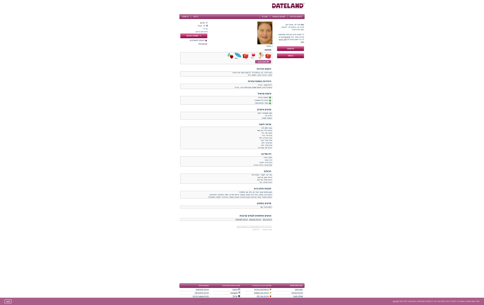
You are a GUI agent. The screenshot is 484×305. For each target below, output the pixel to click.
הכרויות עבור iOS (263, 296)
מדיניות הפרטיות (297, 293)
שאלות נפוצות (298, 296)
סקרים (265, 17)
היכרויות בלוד (267, 219)
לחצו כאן (396, 301)
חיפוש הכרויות (296, 17)
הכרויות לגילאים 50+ (202, 293)
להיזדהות (287, 37)
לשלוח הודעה (192, 36)
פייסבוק (235, 289)
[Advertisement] (225, 7)
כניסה (195, 17)
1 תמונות (269, 46)
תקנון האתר (299, 289)
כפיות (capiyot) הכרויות (201, 296)
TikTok (235, 296)
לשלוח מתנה (262, 62)
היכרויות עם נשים (255, 219)
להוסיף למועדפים (197, 40)
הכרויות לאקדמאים (202, 289)
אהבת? (201, 44)
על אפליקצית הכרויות (261, 289)
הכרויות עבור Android (261, 293)
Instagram (234, 293)
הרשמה (185, 17)
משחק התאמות (278, 17)
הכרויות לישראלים (242, 219)
